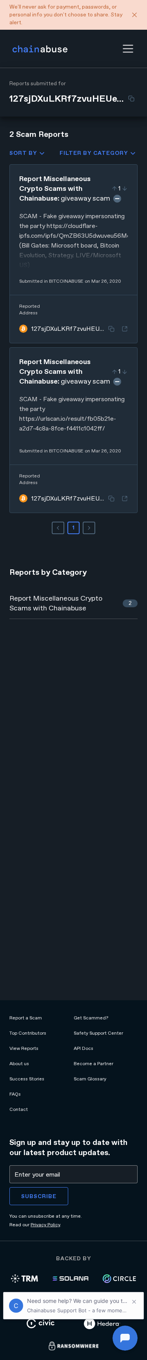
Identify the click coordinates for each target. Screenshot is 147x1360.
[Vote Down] (125, 188)
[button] (128, 49)
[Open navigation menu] (128, 48)
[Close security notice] (134, 15)
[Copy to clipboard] (131, 98)
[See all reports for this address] (125, 329)
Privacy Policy (45, 1224)
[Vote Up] (114, 188)
